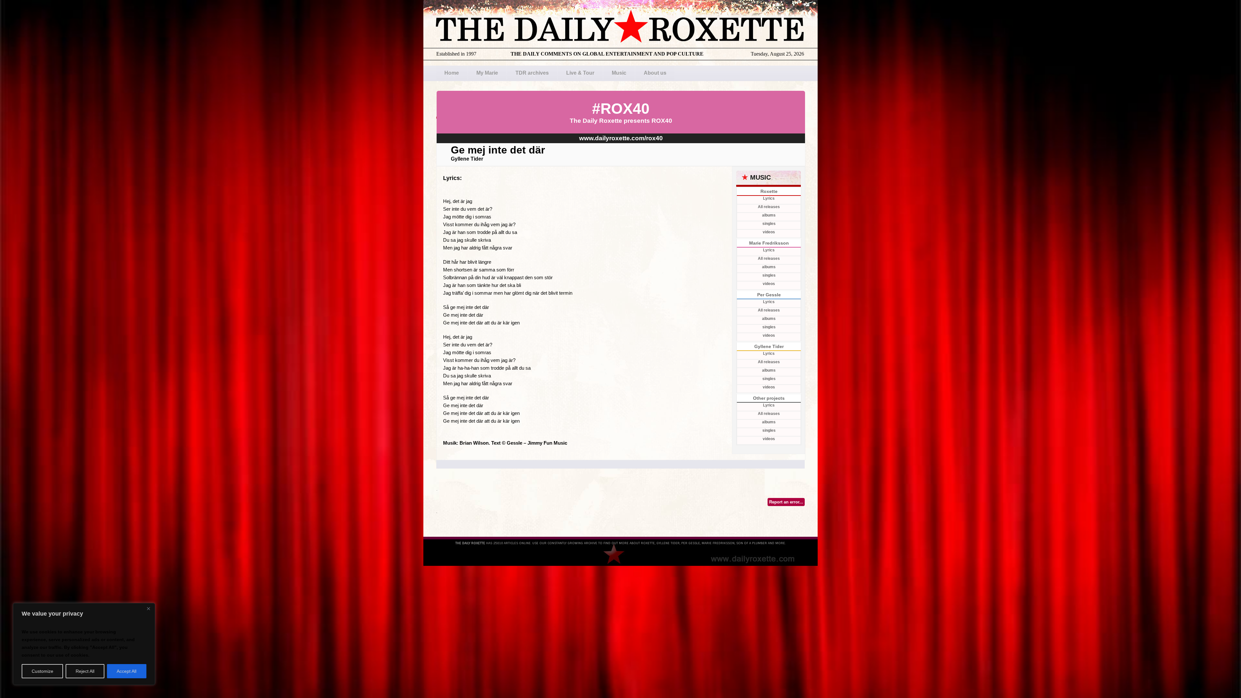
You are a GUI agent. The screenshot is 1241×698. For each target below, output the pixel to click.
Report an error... (786, 502)
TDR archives (532, 73)
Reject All (85, 671)
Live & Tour (580, 73)
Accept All (126, 671)
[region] (84, 644)
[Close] (148, 608)
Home (451, 73)
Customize (42, 671)
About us (655, 73)
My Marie (487, 73)
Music (619, 73)
